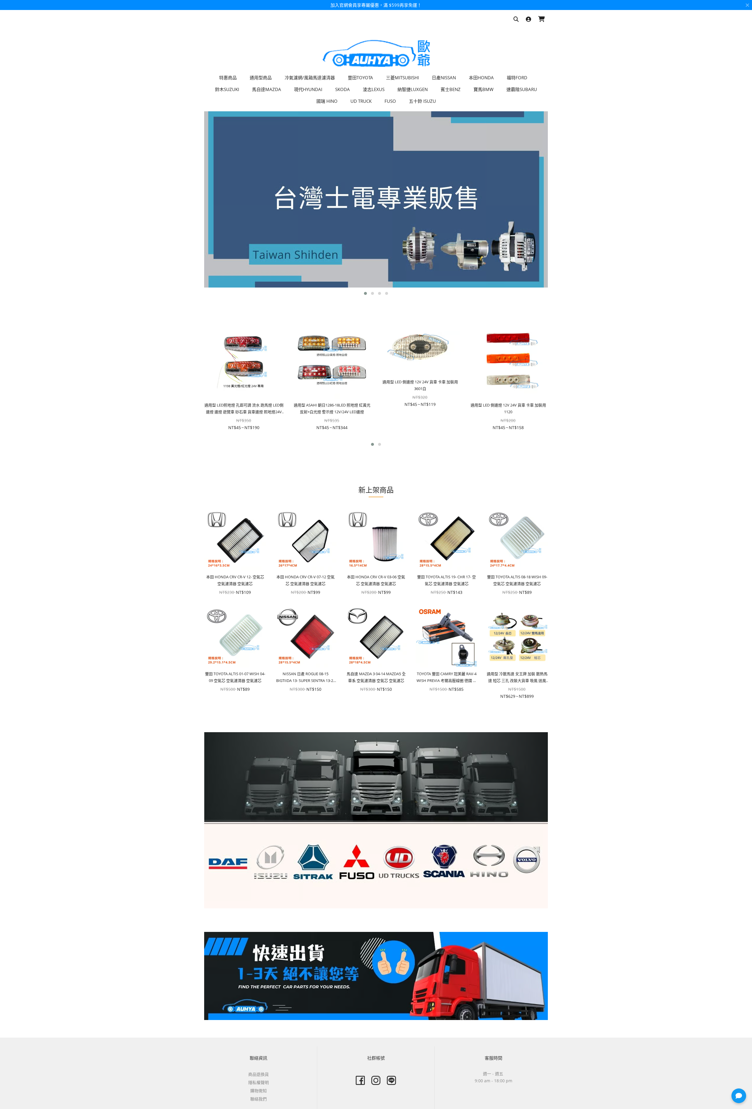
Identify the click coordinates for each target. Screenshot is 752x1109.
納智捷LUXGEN (412, 89)
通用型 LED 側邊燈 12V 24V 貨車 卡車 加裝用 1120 (508, 408)
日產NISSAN (444, 77)
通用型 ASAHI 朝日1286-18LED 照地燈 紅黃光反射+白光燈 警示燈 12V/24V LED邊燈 (332, 408)
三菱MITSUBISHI (402, 77)
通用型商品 (261, 77)
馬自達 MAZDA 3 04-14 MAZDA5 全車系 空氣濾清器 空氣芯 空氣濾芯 (376, 677)
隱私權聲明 (258, 1082)
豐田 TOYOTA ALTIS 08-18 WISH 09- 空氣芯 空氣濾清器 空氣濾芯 (517, 580)
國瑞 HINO (327, 101)
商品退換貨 (258, 1074)
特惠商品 (228, 77)
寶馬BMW (484, 89)
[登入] (528, 19)
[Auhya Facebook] (360, 1080)
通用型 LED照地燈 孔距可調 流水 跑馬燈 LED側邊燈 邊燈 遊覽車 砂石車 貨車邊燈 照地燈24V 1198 (243, 409)
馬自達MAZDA (266, 89)
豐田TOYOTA (360, 77)
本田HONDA (481, 77)
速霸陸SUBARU (521, 89)
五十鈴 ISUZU (422, 101)
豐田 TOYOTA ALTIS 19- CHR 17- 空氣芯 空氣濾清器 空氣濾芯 (446, 580)
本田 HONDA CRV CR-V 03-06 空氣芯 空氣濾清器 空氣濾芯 (376, 580)
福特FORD (517, 77)
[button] (365, 293)
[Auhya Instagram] (375, 1080)
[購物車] (541, 19)
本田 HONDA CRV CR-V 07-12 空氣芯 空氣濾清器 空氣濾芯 (305, 580)
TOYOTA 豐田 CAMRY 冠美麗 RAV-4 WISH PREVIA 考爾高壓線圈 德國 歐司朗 (447, 677)
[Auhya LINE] (391, 1080)
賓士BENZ (451, 89)
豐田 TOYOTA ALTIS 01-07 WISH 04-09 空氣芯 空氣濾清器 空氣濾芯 (235, 677)
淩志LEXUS (374, 89)
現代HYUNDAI (308, 89)
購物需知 (258, 1090)
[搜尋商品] (516, 19)
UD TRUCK (361, 101)
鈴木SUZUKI (227, 89)
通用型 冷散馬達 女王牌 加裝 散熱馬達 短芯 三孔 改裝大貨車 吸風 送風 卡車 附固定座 (517, 677)
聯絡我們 (258, 1099)
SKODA (342, 89)
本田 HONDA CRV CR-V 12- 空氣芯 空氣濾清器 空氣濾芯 (235, 580)
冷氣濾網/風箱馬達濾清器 (310, 77)
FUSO (390, 101)
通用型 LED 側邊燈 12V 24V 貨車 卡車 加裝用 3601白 (420, 385)
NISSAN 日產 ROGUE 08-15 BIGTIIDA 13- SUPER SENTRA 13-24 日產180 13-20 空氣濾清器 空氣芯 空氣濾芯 (305, 677)
